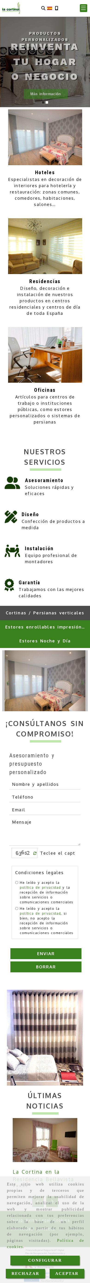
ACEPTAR (66, 1273)
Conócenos (44, 94)
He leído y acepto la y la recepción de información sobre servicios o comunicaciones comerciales (46, 892)
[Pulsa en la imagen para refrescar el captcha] (23, 853)
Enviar (46, 953)
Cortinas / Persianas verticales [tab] (45, 612)
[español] (49, 7)
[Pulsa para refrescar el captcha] (35, 853)
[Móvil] (56, 8)
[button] (83, 8)
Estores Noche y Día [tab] (45, 640)
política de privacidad (40, 887)
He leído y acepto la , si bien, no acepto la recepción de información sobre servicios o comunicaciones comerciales (46, 921)
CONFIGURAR (45, 1260)
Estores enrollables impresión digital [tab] (46, 626)
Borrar (46, 966)
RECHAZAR (25, 1273)
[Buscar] (43, 8)
